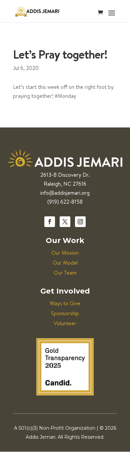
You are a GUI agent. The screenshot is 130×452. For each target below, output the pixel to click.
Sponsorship (65, 313)
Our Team (65, 272)
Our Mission (65, 252)
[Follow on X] (65, 221)
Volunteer (65, 323)
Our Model (65, 262)
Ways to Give (65, 303)
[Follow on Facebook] (49, 221)
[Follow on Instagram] (80, 221)
